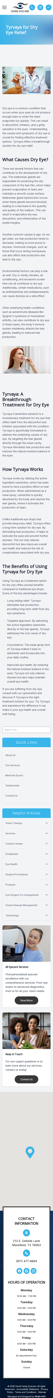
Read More (26, 1000)
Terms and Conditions (25, 1392)
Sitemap (42, 1392)
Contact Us (11, 795)
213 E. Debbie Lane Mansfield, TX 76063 (26, 1243)
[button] (4, 7)
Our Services (12, 765)
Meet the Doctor (14, 775)
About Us (10, 755)
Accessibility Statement (28, 1389)
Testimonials (12, 785)
